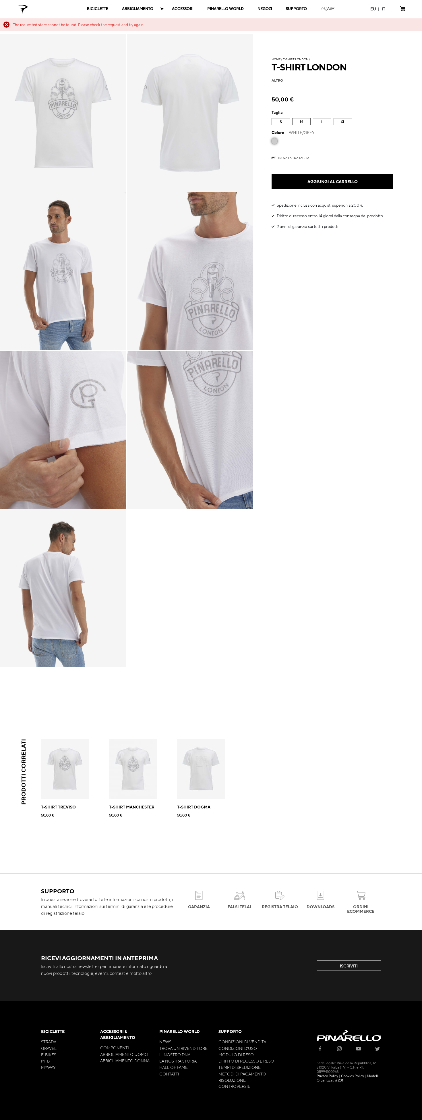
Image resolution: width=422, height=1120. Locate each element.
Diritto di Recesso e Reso (246, 1060)
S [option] (281, 121)
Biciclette (53, 1031)
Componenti (114, 1047)
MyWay (48, 1067)
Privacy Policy (327, 1075)
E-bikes (48, 1054)
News (165, 1041)
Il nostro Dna (174, 1054)
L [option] (322, 121)
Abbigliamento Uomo (124, 1054)
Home (276, 59)
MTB (45, 1060)
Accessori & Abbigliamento (117, 1034)
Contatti (169, 1073)
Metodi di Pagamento (242, 1073)
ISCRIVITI (349, 965)
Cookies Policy (352, 1075)
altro (277, 80)
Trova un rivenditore (183, 1048)
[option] (274, 141)
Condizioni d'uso (237, 1048)
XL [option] (343, 121)
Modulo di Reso (236, 1054)
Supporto (230, 1031)
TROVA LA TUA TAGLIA (293, 157)
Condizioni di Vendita (242, 1041)
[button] (373, 9)
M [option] (301, 121)
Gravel (49, 1048)
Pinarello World (179, 1031)
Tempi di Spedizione (239, 1067)
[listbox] (332, 122)
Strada (48, 1041)
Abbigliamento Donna (125, 1060)
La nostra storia (178, 1060)
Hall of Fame (173, 1067)
